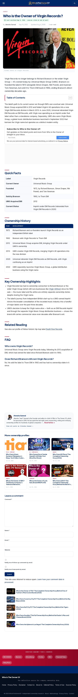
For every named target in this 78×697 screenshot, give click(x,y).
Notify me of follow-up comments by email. (19, 562)
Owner (5, 11)
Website (7, 550)
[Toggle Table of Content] (69, 98)
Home (4, 685)
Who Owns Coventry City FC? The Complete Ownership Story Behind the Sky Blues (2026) (43, 600)
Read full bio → (49, 422)
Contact (71, 693)
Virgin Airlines (54, 289)
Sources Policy (71, 685)
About (47, 693)
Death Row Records (54, 329)
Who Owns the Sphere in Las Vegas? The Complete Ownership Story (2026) (42, 624)
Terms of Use (59, 685)
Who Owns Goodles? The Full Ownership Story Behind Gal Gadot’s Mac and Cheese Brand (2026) (42, 616)
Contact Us (31, 685)
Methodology (54, 693)
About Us (39, 685)
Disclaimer (22, 685)
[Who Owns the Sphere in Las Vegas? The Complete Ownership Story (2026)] (11, 624)
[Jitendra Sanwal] (9, 417)
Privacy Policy (12, 685)
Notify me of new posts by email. (15, 569)
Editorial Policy (49, 685)
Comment (8, 499)
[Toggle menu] (3, 3)
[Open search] (75, 3)
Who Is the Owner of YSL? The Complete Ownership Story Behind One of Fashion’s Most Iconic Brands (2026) (41, 592)
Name (7, 530)
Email (7, 540)
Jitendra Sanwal (10, 24)
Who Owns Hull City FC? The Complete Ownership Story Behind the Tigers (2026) (42, 608)
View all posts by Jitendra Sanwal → (19, 426)
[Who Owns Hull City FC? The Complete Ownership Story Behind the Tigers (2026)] (11, 608)
